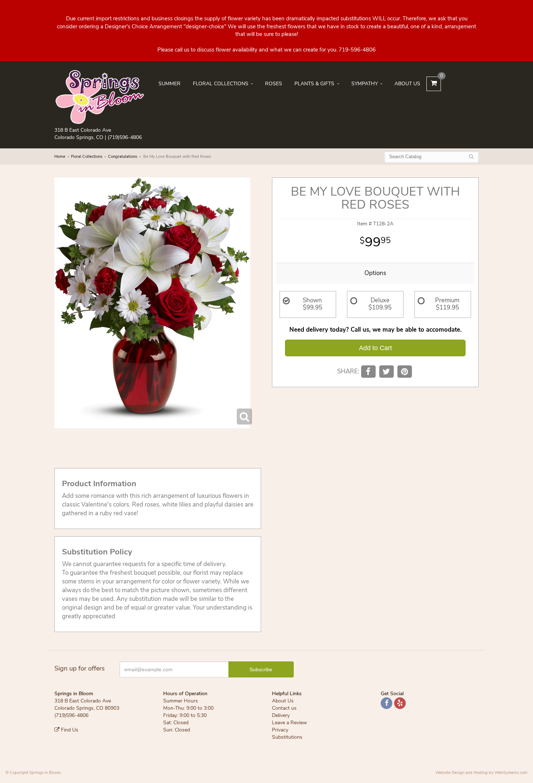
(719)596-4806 (125, 137)
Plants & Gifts (314, 83)
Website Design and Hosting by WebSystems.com (481, 772)
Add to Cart (375, 348)
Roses (273, 83)
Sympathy (364, 83)
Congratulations (122, 156)
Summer (169, 83)
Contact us (284, 708)
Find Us (68, 729)
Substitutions (287, 737)
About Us (407, 83)
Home (59, 156)
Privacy (280, 729)
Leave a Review (289, 722)
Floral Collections (220, 83)
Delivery (281, 715)
